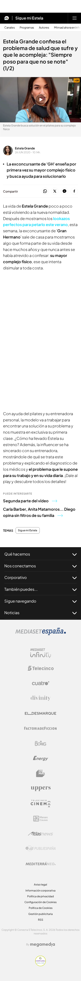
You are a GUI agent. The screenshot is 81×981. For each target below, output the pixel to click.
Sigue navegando (20, 600)
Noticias (11, 612)
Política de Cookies (40, 908)
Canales (9, 27)
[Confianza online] (40, 965)
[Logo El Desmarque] (40, 713)
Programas (27, 27)
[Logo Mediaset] (41, 634)
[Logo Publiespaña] (40, 848)
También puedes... (21, 589)
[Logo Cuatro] (40, 683)
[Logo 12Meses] (40, 819)
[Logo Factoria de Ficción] (40, 728)
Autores (44, 27)
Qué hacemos (17, 553)
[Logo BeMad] (40, 773)
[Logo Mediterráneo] (40, 863)
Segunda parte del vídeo (26, 500)
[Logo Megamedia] (42, 944)
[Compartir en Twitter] (55, 191)
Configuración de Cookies (40, 902)
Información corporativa (40, 890)
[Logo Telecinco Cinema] (41, 804)
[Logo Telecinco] (41, 668)
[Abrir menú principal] (74, 18)
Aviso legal (40, 884)
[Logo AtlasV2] (40, 834)
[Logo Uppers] (41, 788)
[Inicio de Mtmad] (6, 18)
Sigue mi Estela (29, 18)
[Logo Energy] (40, 758)
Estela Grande (25, 148)
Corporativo (15, 577)
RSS (40, 919)
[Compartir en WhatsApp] (45, 191)
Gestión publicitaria (40, 914)
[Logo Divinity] (41, 698)
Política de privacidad (40, 896)
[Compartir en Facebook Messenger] (64, 191)
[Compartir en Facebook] (74, 191)
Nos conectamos (20, 565)
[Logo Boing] (40, 743)
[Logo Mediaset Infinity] (40, 653)
